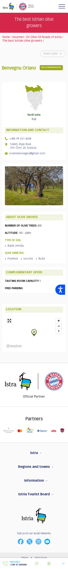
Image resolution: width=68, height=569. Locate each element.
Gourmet (18, 37)
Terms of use (41, 558)
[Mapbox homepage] (14, 346)
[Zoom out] (58, 326)
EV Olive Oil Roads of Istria (43, 37)
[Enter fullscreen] (9, 320)
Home (6, 37)
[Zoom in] (58, 320)
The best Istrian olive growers (22, 40)
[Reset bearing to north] (58, 331)
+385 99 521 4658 (20, 139)
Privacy (24, 558)
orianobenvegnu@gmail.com (27, 153)
